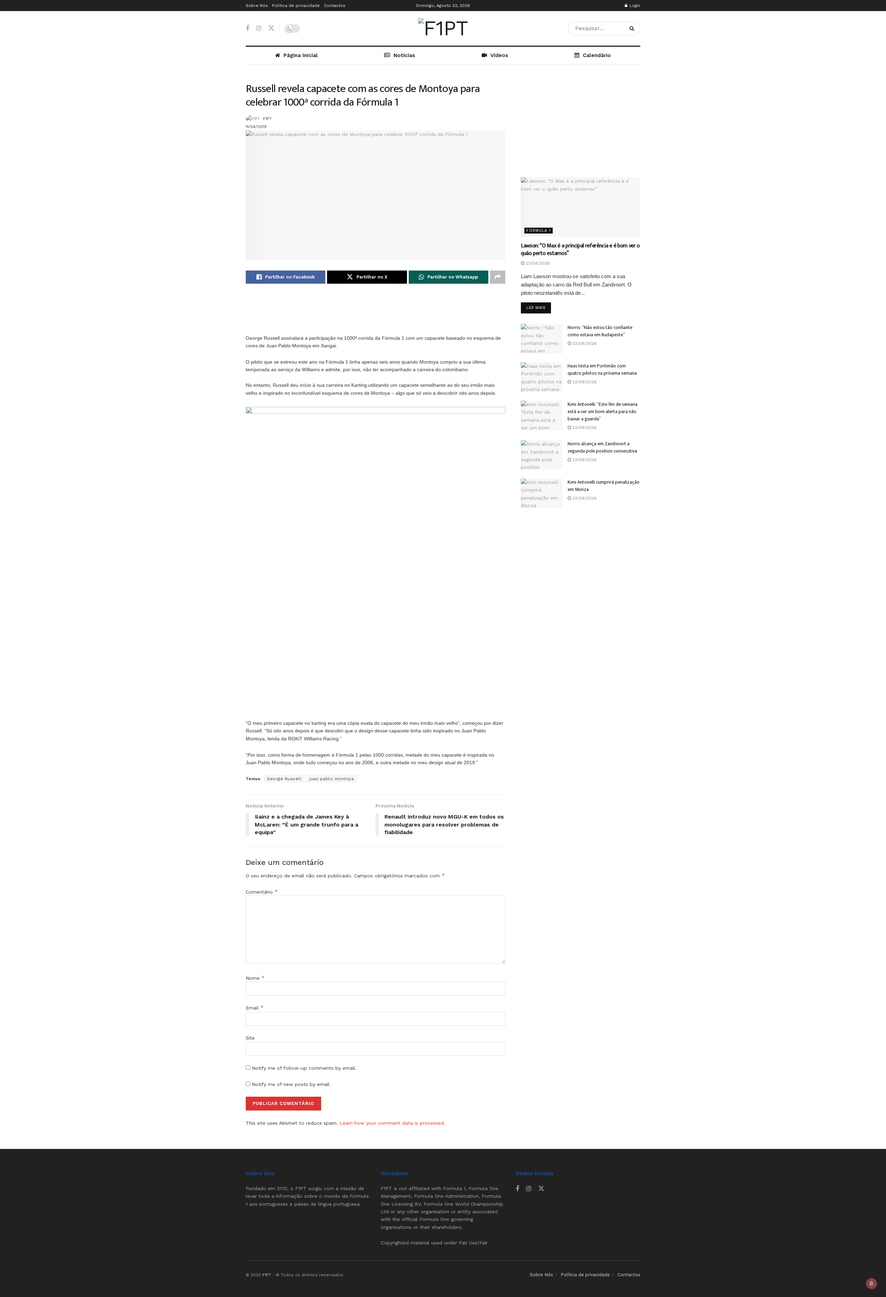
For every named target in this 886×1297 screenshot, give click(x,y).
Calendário (597, 55)
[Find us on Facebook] (247, 29)
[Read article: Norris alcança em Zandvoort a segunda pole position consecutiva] (541, 455)
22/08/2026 (537, 263)
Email (255, 1008)
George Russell (284, 778)
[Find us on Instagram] (258, 29)
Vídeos (499, 55)
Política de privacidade (296, 5)
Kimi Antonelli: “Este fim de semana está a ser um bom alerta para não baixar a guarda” (603, 411)
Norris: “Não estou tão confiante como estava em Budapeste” (600, 331)
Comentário (262, 892)
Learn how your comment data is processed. (392, 1123)
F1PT (267, 118)
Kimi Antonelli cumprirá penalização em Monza (604, 485)
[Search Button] (633, 28)
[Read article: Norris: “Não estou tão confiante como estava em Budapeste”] (541, 339)
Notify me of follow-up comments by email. (304, 1068)
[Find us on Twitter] (271, 28)
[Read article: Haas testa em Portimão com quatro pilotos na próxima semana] (541, 377)
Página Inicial (300, 55)
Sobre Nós (257, 5)
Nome (255, 978)
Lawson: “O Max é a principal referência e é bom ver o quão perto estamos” (580, 249)
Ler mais (538, 307)
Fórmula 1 (538, 230)
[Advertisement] (375, 311)
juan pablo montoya (331, 778)
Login (634, 5)
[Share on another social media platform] (497, 277)
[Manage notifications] (871, 1283)
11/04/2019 (256, 126)
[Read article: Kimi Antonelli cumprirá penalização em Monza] (541, 493)
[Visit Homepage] (443, 28)
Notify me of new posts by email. (291, 1084)
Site (250, 1038)
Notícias (404, 55)
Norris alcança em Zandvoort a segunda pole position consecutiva (602, 447)
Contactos (334, 5)
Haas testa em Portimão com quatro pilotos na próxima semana (602, 369)
